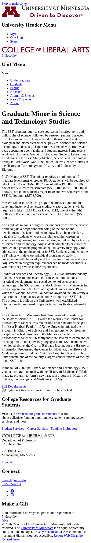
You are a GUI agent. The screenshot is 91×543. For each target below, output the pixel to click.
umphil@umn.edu (14, 480)
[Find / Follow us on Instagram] (12, 495)
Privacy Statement (46, 532)
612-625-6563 (11, 484)
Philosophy (9, 55)
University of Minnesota (37, 528)
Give (5, 520)
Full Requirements (14, 386)
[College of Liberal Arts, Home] (45, 51)
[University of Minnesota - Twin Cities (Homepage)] (45, 16)
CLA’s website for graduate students (33, 414)
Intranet (7, 462)
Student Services (13, 428)
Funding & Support (64, 428)
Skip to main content (15, 3)
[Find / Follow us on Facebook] (12, 491)
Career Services (37, 428)
